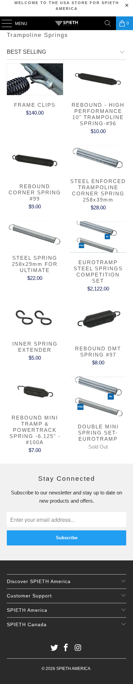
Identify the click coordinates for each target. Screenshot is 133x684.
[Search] (107, 23)
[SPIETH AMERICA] (66, 23)
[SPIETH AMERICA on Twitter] (54, 648)
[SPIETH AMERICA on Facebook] (66, 648)
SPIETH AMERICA (73, 668)
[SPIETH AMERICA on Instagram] (78, 648)
